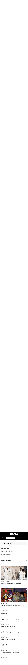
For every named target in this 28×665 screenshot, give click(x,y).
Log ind (20, 537)
